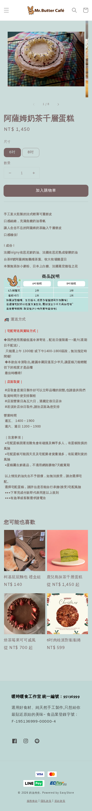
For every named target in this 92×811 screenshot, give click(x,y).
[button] (6, 10)
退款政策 (59, 801)
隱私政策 (46, 801)
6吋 (12, 152)
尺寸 (7, 142)
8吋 (31, 152)
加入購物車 (46, 190)
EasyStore (67, 793)
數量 (7, 163)
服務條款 (32, 801)
